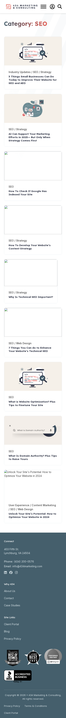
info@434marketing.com (27, 566)
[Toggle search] (60, 6)
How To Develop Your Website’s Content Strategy (30, 247)
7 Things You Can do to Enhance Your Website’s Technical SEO (30, 349)
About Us (9, 591)
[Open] (43, 6)
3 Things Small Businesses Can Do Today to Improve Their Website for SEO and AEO (33, 80)
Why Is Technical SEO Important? (31, 296)
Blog (7, 631)
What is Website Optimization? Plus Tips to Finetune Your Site (32, 403)
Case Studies (12, 605)
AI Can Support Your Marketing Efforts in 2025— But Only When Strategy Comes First (29, 137)
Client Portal (11, 624)
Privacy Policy (12, 638)
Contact (9, 598)
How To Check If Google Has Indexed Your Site (28, 193)
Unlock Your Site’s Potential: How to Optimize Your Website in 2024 (32, 515)
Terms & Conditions (35, 705)
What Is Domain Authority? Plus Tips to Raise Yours (33, 457)
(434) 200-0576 (24, 561)
